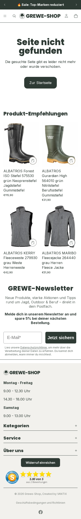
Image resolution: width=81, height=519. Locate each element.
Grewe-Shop (33, 493)
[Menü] (5, 16)
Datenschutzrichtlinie (33, 347)
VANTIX (62, 493)
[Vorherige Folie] (5, 4)
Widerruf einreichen (40, 462)
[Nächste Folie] (76, 4)
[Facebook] (40, 512)
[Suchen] (14, 16)
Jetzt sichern (61, 337)
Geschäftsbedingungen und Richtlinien (40, 502)
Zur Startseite (40, 83)
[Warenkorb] (76, 16)
